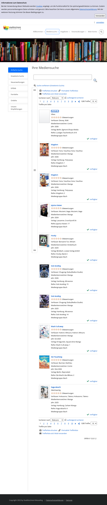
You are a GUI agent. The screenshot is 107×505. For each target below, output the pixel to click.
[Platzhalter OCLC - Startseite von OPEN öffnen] (12, 28)
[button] (101, 32)
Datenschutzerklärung (88, 9)
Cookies (39, 6)
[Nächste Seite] (75, 101)
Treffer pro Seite (45, 104)
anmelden (100, 22)
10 (72, 101)
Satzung (69, 500)
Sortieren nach (44, 98)
